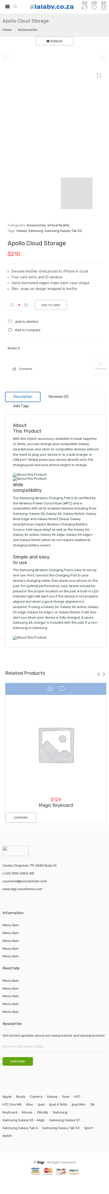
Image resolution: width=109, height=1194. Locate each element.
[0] (103, 8)
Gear (66, 1097)
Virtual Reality (58, 225)
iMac (29, 1104)
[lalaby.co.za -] (51, 6)
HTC (77, 1097)
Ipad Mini (78, 1104)
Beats (20, 1097)
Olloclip (42, 1112)
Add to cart (51, 305)
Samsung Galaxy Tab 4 (20, 1128)
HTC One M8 (12, 1104)
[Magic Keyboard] (56, 744)
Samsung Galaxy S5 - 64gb (24, 1120)
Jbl (92, 1104)
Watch (7, 1136)
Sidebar (56, 41)
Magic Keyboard (56, 805)
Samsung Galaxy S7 (64, 1120)
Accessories (27, 30)
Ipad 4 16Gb (58, 1104)
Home (7, 30)
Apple (7, 1097)
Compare (25, 369)
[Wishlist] (94, 9)
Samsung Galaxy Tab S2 (63, 231)
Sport (88, 1128)
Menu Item (11, 925)
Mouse (27, 1112)
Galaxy (21, 231)
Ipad (41, 1104)
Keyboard (10, 1112)
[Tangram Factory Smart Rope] (103, 57)
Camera (36, 1097)
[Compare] (84, 9)
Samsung (35, 231)
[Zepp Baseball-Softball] (5, 57)
